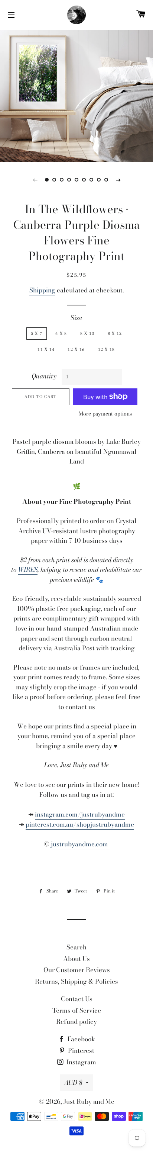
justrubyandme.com (80, 844)
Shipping (42, 290)
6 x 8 (61, 333)
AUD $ (73, 1082)
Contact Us (76, 999)
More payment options (105, 414)
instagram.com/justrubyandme (80, 814)
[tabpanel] (76, 95)
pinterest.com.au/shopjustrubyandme (80, 824)
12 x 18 (106, 349)
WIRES (28, 569)
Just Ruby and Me (89, 1101)
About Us (76, 959)
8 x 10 (87, 333)
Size (76, 318)
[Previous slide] (35, 180)
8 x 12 (115, 333)
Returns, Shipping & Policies (76, 981)
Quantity (44, 376)
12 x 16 (76, 349)
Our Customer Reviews (76, 970)
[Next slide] (118, 180)
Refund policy (76, 1021)
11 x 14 (46, 349)
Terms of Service (76, 1010)
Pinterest (80, 1050)
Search (76, 947)
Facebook (80, 1039)
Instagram (80, 1062)
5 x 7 (37, 333)
